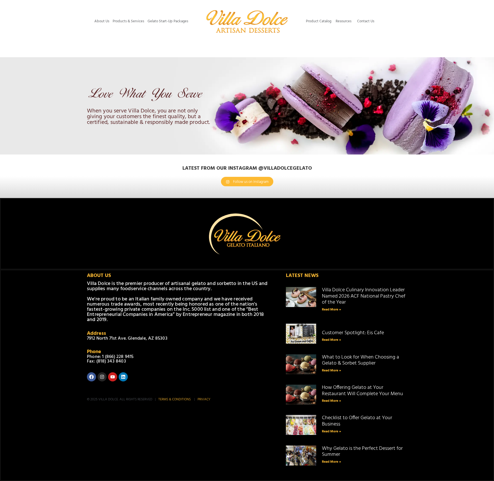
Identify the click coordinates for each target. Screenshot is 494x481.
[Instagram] (102, 376)
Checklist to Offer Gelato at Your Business (357, 421)
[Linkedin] (123, 376)
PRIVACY (204, 399)
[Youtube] (112, 376)
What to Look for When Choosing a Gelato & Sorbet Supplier (360, 360)
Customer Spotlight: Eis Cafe (353, 329)
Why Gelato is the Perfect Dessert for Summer (362, 451)
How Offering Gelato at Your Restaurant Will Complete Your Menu (362, 390)
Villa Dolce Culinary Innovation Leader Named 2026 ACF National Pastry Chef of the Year (363, 296)
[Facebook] (91, 376)
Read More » (331, 309)
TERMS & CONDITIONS (175, 399)
